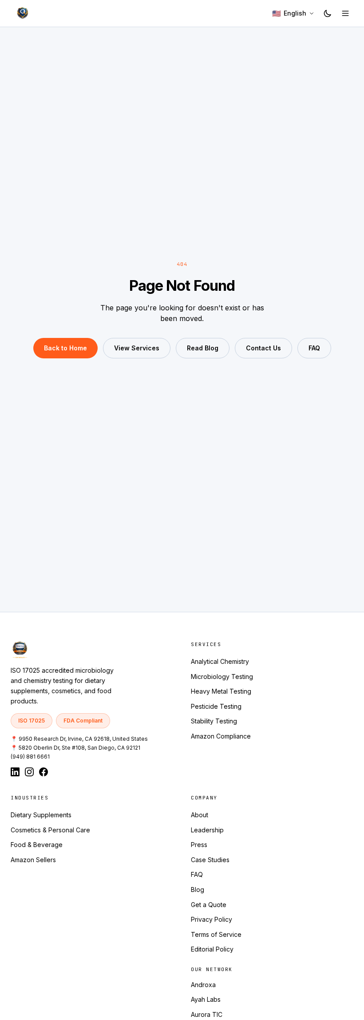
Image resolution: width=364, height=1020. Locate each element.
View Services (136, 348)
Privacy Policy (211, 919)
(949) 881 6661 (30, 756)
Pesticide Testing (216, 706)
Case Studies (210, 859)
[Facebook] (43, 771)
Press (199, 844)
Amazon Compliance (221, 736)
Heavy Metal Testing (221, 691)
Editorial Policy (212, 949)
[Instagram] (29, 771)
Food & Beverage (37, 844)
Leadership (207, 830)
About (199, 815)
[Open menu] (345, 13)
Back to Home (65, 348)
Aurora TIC (206, 1014)
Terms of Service (216, 934)
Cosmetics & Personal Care (50, 830)
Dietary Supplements (41, 815)
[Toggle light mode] (328, 13)
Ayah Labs (206, 999)
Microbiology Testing (222, 676)
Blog (197, 889)
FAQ (314, 348)
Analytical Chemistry (220, 661)
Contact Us (263, 348)
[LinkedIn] (15, 771)
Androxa (203, 984)
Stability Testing (214, 721)
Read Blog (202, 348)
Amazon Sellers (33, 859)
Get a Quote (208, 904)
